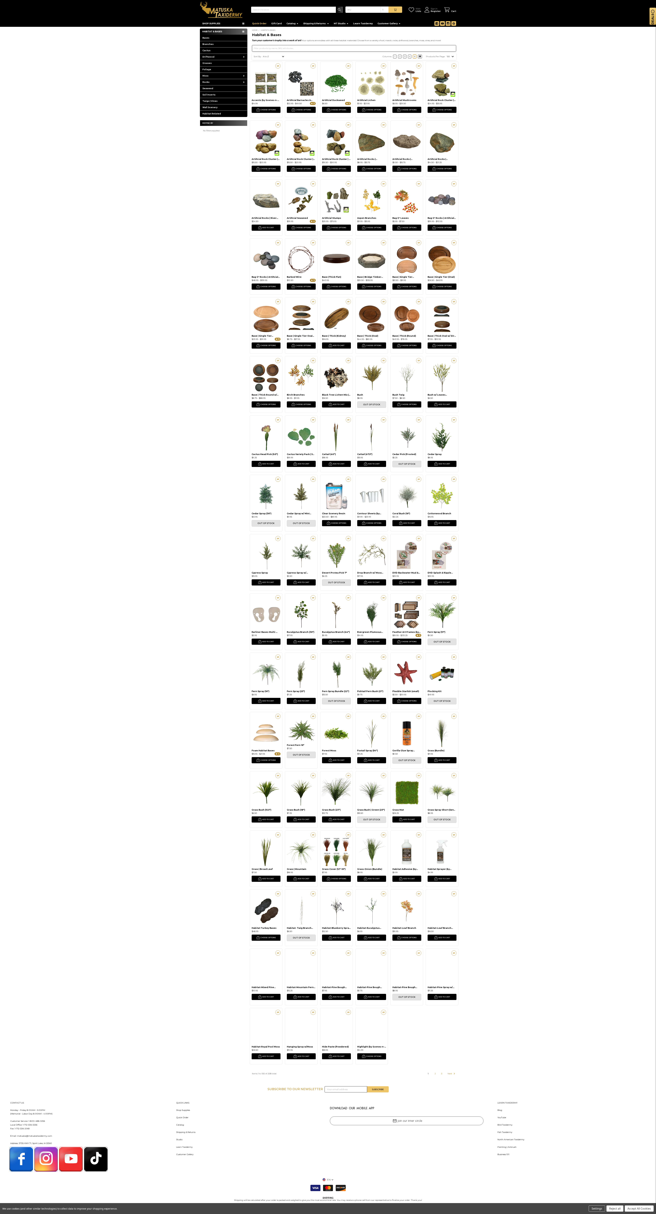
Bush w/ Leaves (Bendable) (436, 395)
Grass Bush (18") (296, 810)
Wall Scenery (209, 107)
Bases (205, 38)
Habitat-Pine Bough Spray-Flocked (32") (368, 987)
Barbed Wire (294, 277)
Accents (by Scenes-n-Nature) (264, 100)
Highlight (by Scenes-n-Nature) (370, 1046)
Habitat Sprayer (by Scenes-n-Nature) (439, 869)
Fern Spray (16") (260, 691)
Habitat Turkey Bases (264, 928)
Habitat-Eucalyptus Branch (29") (368, 928)
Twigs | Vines (209, 101)
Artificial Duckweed (333, 100)
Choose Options (268, 110)
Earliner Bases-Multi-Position (264, 632)
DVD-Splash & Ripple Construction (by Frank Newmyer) (441, 572)
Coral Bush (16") (401, 513)
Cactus (206, 50)
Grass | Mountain (296, 869)
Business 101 (503, 1154)
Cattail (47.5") (364, 454)
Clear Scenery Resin (333, 513)
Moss (205, 75)
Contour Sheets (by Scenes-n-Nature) (368, 513)
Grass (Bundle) (436, 750)
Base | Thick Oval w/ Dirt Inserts (441, 336)
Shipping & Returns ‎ (314, 23)
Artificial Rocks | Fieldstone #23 (437, 159)
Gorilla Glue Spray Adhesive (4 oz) (402, 750)
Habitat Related (211, 113)
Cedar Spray (435, 454)
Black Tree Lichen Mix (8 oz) (336, 395)
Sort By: (257, 56)
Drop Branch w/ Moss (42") (369, 572)
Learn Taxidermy (363, 23)
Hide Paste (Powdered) (335, 1046)
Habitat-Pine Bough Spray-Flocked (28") (333, 987)
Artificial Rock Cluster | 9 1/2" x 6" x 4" (336, 159)
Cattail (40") (329, 454)
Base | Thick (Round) (404, 336)
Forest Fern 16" (295, 745)
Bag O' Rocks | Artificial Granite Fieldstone (441, 218)
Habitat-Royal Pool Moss (266, 1046)
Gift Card (276, 23)
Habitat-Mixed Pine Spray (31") (263, 987)
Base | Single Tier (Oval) (441, 277)
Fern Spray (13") (436, 632)
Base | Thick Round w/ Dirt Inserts (264, 395)
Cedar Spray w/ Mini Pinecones (298, 513)
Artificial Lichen (366, 100)
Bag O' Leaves (400, 218)
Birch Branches (296, 395)
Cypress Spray (260, 572)
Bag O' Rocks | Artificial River (265, 277)
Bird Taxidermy (504, 1124)
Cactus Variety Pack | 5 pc (300, 454)
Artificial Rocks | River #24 (264, 218)
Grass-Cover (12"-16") (334, 869)
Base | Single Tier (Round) (262, 336)
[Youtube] (442, 23)
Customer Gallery (388, 23)
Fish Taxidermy (504, 1132)
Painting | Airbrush (506, 1147)
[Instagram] (448, 23)
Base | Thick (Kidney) (334, 336)
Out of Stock (371, 404)
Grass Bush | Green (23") (371, 810)
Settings (597, 1208)
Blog (499, 1110)
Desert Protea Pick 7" (334, 572)
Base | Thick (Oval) (367, 336)
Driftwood (208, 57)
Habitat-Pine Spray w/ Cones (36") (440, 987)
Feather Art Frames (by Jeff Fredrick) (405, 632)
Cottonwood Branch (439, 513)
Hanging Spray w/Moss (300, 1046)
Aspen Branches (366, 218)
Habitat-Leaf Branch (404, 928)
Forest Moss (329, 750)
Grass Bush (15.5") (261, 810)
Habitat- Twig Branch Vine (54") (299, 928)
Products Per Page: (435, 56)
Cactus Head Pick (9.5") (265, 454)
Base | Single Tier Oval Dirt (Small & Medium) (299, 336)
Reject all (615, 1208)
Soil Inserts (208, 94)
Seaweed (207, 88)
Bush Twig (398, 395)
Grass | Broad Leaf (262, 869)
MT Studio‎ (340, 23)
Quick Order (259, 23)
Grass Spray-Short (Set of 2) (441, 810)
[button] (328, 1179)
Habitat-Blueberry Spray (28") (336, 928)
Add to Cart (268, 227)
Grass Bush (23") (331, 810)
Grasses (207, 63)
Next (450, 1073)
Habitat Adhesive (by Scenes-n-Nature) (404, 869)
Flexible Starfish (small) (405, 691)
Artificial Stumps (331, 218)
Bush (360, 395)
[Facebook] (436, 23)
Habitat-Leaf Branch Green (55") (439, 928)
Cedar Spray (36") (261, 513)
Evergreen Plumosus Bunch (369, 632)
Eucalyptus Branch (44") (336, 632)
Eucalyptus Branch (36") (300, 632)
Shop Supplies (183, 1110)
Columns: (387, 56)
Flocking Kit (434, 691)
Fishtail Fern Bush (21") (370, 691)
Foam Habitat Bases (263, 750)
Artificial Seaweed (297, 218)
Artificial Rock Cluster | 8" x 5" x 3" (300, 159)
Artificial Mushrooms (404, 100)
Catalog (291, 23)
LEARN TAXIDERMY (507, 1102)
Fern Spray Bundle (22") (335, 691)
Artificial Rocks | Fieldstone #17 (366, 159)
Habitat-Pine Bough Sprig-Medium (403, 987)
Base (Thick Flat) (331, 277)
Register (436, 11)
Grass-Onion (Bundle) (369, 869)
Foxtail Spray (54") (367, 750)
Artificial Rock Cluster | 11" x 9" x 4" (441, 100)
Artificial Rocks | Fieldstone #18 (401, 159)
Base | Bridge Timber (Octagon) (369, 277)
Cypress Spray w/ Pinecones (296, 572)
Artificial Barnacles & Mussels (299, 100)
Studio (179, 1139)
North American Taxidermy (510, 1139)
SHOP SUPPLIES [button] (211, 23)
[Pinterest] (453, 23)
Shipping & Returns (185, 1132)
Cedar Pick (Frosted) (404, 454)
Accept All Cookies (639, 1208)
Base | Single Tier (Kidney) (402, 277)
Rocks (205, 82)
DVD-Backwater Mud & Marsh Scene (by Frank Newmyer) (405, 572)
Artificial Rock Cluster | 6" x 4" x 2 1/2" (265, 159)
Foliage (206, 69)
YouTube (501, 1117)
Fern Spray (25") (296, 691)
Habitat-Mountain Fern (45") (300, 987)
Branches (208, 44)
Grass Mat (398, 810)
